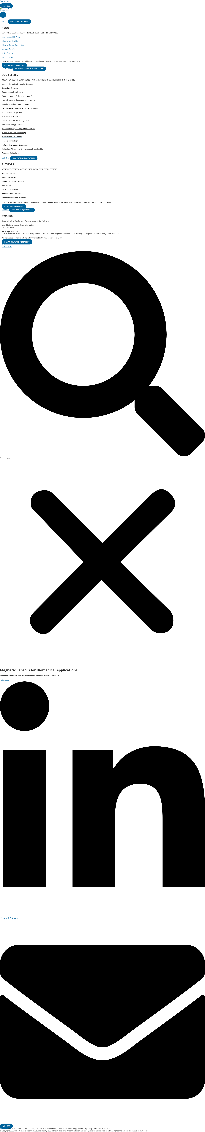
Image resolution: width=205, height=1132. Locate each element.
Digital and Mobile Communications (16, 104)
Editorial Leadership (10, 41)
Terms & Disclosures (102, 1128)
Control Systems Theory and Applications (18, 100)
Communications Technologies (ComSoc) (18, 96)
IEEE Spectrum (50, 3)
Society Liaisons (8, 57)
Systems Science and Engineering (15, 145)
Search (3, 458)
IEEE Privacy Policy (85, 1128)
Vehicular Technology (10, 153)
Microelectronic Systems (11, 116)
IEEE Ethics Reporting (67, 1128)
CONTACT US (7, 246)
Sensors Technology (10, 141)
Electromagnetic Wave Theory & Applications (20, 108)
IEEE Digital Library (18, 3)
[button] (102, 354)
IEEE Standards (36, 3)
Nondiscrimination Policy (47, 1128)
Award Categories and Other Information (18, 225)
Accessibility (30, 1128)
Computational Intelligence (12, 92)
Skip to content (6, 1)
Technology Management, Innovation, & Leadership (22, 149)
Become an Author (9, 173)
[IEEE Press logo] (7, 8)
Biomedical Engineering (11, 88)
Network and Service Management (15, 120)
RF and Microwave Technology (14, 133)
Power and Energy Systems (12, 124)
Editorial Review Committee (13, 45)
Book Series (6, 185)
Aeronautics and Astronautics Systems (17, 84)
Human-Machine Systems (12, 112)
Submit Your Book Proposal (13, 181)
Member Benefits (8, 49)
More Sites (62, 3)
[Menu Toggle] (3, 15)
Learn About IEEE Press (11, 37)
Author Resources (9, 177)
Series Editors (7, 53)
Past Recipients (8, 227)
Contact (20, 1128)
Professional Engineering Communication (18, 128)
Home (2, 1128)
